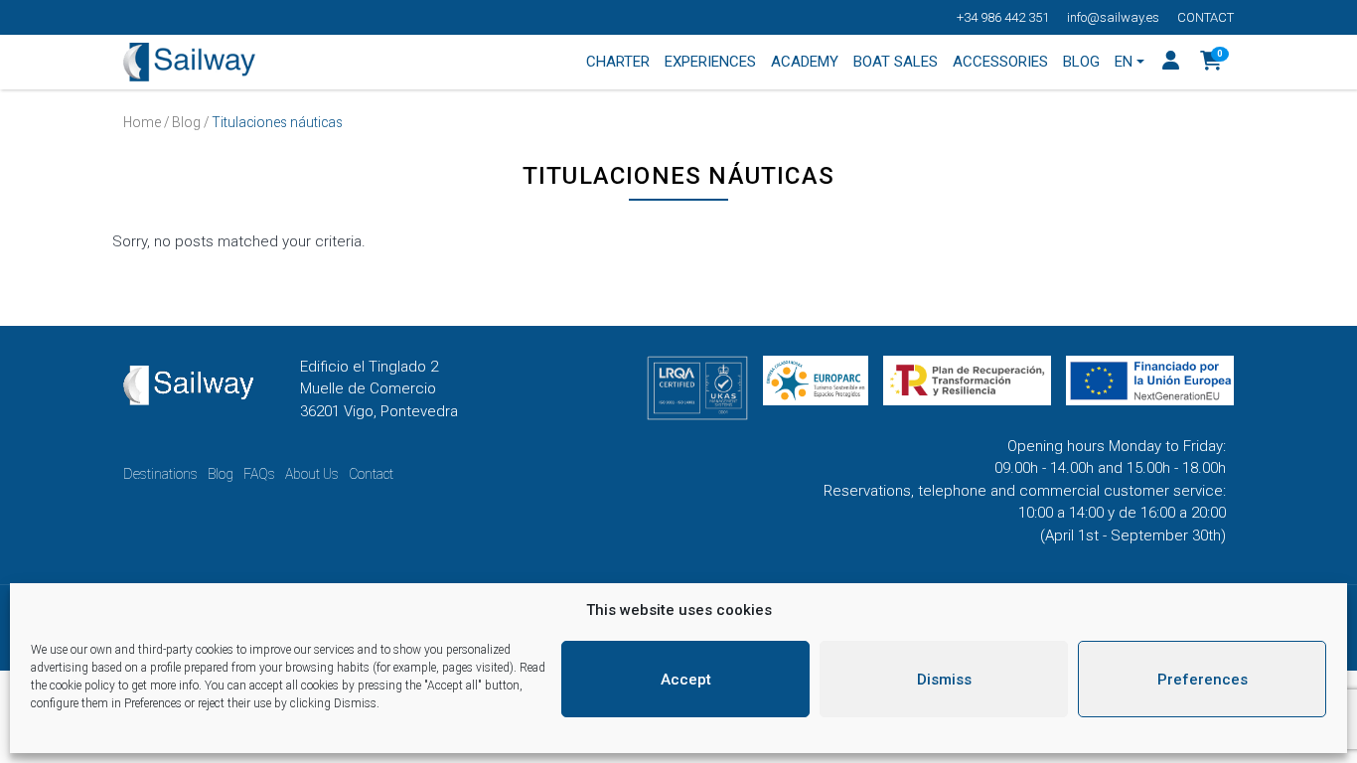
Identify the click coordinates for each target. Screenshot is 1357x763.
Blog (186, 122)
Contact (1205, 17)
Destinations (160, 474)
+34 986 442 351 (1003, 17)
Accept (686, 679)
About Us (312, 474)
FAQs (259, 474)
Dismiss (944, 679)
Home (142, 122)
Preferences (1202, 679)
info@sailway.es (1113, 17)
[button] (1211, 63)
